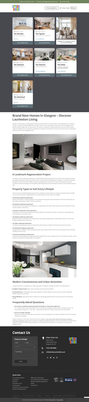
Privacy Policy (16, 396)
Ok (65, 399)
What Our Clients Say (37, 378)
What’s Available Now (52, 8)
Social (67, 8)
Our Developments (18, 378)
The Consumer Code (28, 396)
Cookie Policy (60, 399)
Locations (15, 380)
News (32, 383)
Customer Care (17, 383)
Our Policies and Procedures (39, 380)
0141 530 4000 (51, 348)
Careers (14, 381)
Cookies (39, 396)
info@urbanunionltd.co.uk (55, 352)
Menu (74, 8)
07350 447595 (66, 1)
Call (60, 8)
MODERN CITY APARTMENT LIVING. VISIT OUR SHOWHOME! (66, 42)
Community (16, 385)
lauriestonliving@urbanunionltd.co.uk (48, 1)
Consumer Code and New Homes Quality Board (20, 388)
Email (64, 8)
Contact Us (34, 385)
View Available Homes (22, 42)
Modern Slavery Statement (39, 381)
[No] (87, 400)
